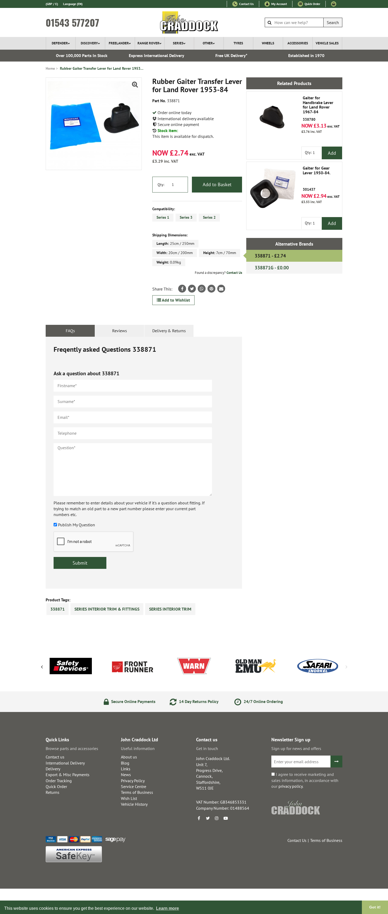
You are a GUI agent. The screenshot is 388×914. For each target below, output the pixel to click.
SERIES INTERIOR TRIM (170, 609)
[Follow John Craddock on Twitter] (207, 818)
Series (178, 43)
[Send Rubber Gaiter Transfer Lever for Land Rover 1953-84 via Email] (221, 289)
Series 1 (163, 217)
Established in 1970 (306, 55)
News (126, 774)
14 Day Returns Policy (198, 701)
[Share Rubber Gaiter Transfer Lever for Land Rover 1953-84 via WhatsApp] (202, 289)
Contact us (55, 757)
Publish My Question (76, 524)
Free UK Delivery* (231, 55)
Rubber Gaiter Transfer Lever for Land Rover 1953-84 (102, 68)
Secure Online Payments (132, 701)
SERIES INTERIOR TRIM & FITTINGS (106, 609)
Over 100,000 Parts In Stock (81, 55)
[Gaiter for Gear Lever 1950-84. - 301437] (273, 188)
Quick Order (312, 4)
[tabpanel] (144, 463)
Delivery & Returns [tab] (169, 330)
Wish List (129, 798)
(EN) (73, 4)
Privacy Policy (133, 780)
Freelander (119, 43)
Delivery (53, 768)
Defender (60, 43)
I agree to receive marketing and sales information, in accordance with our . (304, 780)
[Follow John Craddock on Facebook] (198, 818)
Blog (125, 763)
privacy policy (290, 786)
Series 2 (209, 217)
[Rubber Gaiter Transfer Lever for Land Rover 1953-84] (94, 123)
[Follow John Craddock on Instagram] (216, 818)
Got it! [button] (375, 907)
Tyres (238, 43)
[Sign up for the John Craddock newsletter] (336, 761)
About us (129, 757)
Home (50, 68)
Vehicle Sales (327, 43)
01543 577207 (72, 22)
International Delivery (65, 763)
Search (333, 22)
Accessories (297, 43)
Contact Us (246, 4)
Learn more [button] (167, 908)
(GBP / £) (52, 4)
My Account (279, 4)
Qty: (161, 184)
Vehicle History (134, 804)
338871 (57, 609)
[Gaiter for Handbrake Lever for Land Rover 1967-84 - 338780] (273, 118)
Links (125, 768)
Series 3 (186, 217)
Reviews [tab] (119, 330)
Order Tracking (59, 780)
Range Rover (148, 43)
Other (208, 43)
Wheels (268, 43)
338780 (318, 108)
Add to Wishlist (175, 300)
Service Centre (133, 786)
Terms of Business (137, 792)
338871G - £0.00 (272, 268)
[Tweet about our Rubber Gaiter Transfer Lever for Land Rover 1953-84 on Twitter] (192, 289)
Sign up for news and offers (296, 748)
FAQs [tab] (70, 330)
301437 (316, 179)
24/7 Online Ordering (263, 701)
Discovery (89, 43)
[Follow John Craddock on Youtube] (225, 818)
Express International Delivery (156, 55)
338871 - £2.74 (270, 256)
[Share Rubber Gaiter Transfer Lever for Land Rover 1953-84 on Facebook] (182, 289)
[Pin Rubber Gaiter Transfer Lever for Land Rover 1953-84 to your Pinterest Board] (211, 289)
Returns (52, 792)
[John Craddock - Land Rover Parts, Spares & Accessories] (194, 22)
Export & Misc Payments (67, 774)
